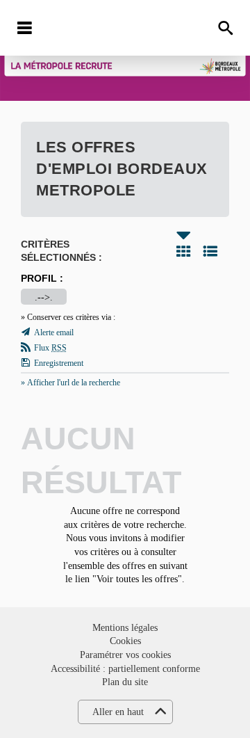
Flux (50, 348)
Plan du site (125, 682)
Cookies (125, 641)
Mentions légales (125, 628)
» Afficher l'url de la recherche (70, 382)
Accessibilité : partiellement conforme (125, 669)
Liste (210, 251)
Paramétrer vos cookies (125, 655)
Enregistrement (58, 363)
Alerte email (54, 332)
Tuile (183, 251)
